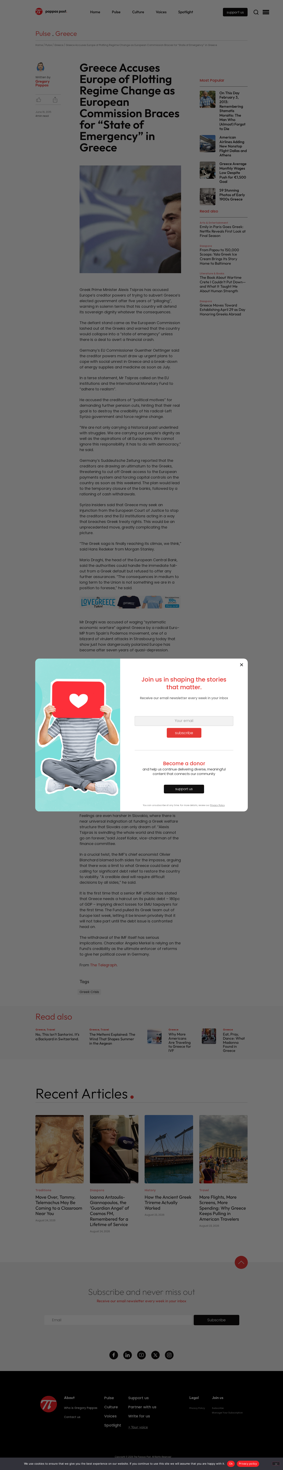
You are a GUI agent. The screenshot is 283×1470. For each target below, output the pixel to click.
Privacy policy (248, 1463)
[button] (241, 665)
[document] (141, 735)
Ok (231, 1463)
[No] (276, 1463)
